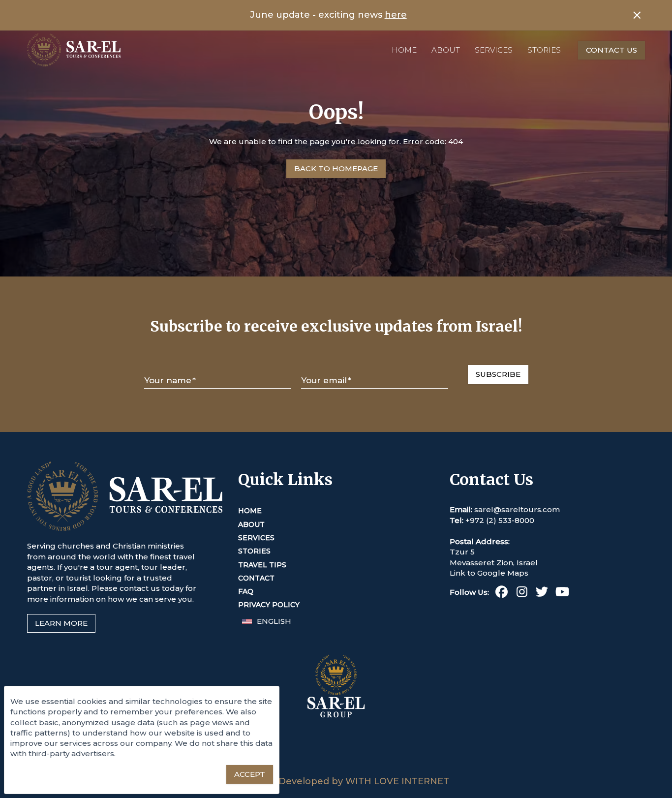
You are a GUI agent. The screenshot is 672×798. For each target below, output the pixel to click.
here (396, 14)
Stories (544, 50)
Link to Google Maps (489, 573)
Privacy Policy (269, 604)
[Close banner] (637, 15)
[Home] (74, 49)
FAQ (245, 591)
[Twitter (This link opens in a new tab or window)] (542, 593)
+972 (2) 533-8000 (499, 520)
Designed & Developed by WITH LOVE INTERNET (336, 781)
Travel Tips (262, 564)
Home (404, 50)
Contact (256, 578)
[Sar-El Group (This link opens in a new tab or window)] (336, 770)
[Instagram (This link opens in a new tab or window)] (521, 593)
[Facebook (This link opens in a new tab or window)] (501, 593)
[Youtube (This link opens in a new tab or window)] (562, 593)
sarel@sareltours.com (517, 509)
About (445, 50)
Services (494, 50)
